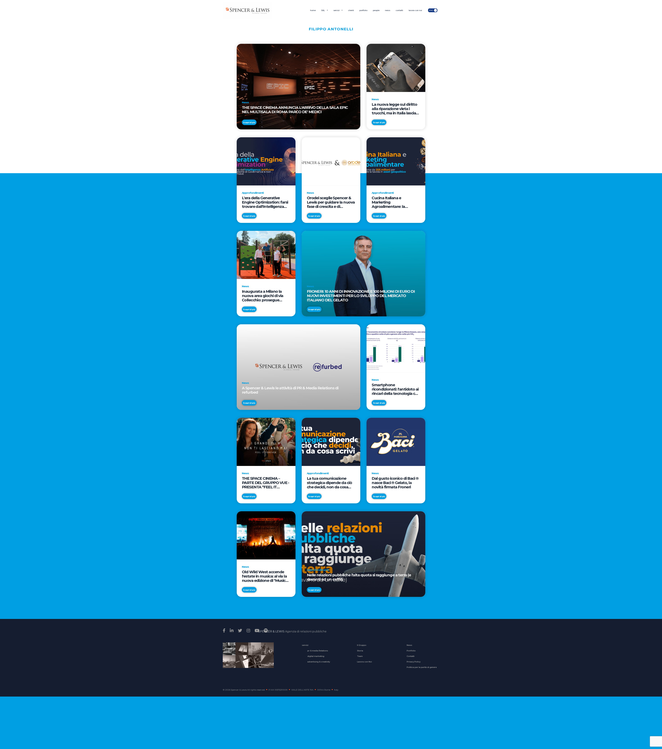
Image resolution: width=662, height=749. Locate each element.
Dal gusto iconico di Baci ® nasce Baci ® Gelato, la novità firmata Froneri (395, 482)
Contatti (410, 656)
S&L (323, 10)
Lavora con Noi (364, 662)
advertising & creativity (318, 662)
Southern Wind (266, 664)
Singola (253, 664)
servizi (336, 10)
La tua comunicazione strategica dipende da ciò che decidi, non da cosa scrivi (329, 482)
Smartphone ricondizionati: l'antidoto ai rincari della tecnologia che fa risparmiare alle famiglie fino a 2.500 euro (396, 389)
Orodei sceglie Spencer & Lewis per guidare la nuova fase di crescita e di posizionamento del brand (331, 202)
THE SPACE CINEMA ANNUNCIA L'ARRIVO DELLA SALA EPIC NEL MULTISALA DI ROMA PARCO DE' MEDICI (295, 109)
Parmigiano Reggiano (228, 651)
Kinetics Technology (228, 664)
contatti (399, 10)
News (409, 645)
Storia (360, 650)
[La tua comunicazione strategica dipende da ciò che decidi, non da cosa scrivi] (331, 441)
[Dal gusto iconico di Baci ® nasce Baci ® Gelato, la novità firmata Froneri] (396, 441)
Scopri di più (249, 122)
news (387, 10)
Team (360, 656)
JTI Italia (253, 651)
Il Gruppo (361, 645)
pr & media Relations (317, 650)
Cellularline (240, 652)
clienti (351, 10)
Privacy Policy (413, 662)
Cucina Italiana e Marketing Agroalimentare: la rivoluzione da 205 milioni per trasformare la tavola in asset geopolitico (396, 202)
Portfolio (411, 650)
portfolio (363, 10)
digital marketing (315, 656)
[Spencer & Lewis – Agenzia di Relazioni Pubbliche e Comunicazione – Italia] (247, 10)
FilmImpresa (240, 664)
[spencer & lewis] (224, 630)
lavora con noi (415, 10)
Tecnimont (266, 651)
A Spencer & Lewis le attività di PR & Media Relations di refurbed (290, 390)
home (313, 10)
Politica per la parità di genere (422, 667)
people (376, 10)
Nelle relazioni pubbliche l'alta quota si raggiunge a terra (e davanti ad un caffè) (359, 577)
